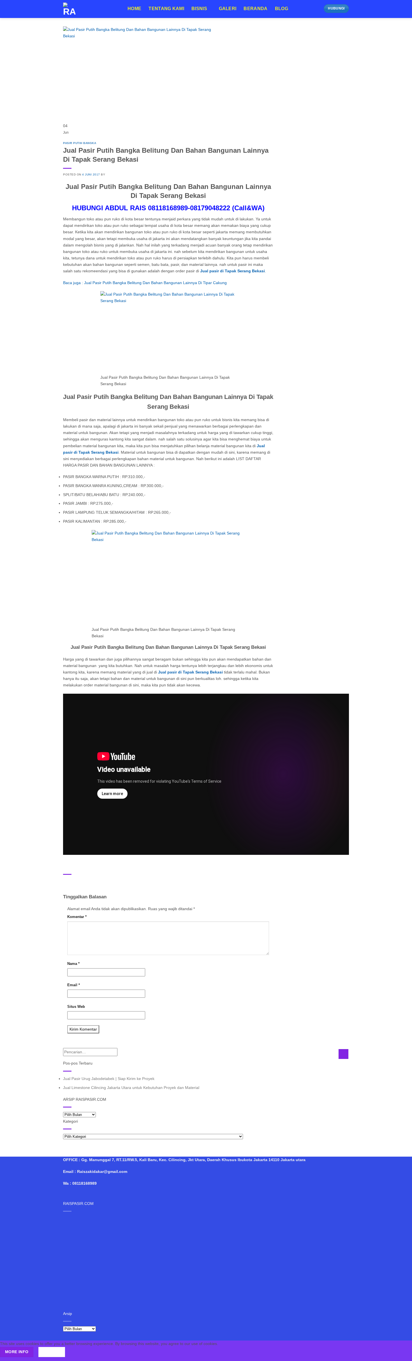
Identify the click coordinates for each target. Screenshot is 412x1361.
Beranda (255, 8)
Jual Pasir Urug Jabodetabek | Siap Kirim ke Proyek (108, 1078)
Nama (73, 964)
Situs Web (76, 1006)
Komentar (77, 917)
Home (134, 8)
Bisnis (199, 8)
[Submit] (343, 1054)
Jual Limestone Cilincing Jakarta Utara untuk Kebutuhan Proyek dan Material (131, 1087)
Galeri (228, 8)
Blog (281, 8)
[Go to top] (401, 1353)
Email (73, 985)
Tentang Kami (166, 8)
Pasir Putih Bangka (79, 143)
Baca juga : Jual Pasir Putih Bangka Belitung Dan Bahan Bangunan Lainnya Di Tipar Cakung (145, 282)
